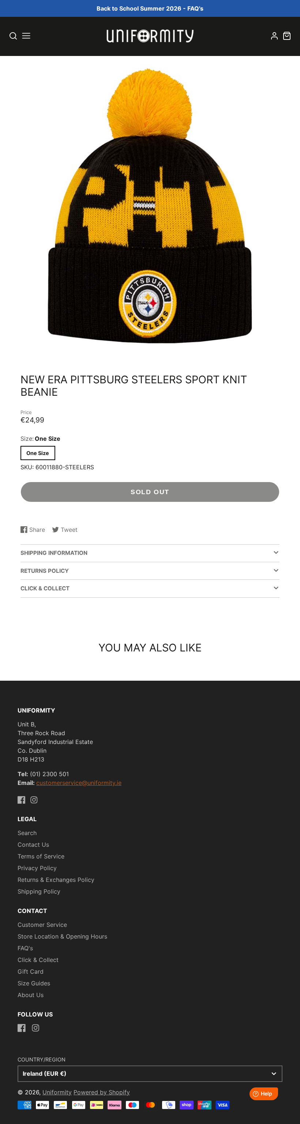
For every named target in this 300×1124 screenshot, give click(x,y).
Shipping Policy (39, 891)
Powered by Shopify (102, 1092)
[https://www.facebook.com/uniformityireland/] (22, 800)
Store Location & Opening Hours (62, 936)
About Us (31, 995)
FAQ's (25, 948)
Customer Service (42, 924)
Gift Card (31, 971)
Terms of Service (41, 856)
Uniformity (57, 1092)
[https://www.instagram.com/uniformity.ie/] (34, 800)
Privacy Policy (37, 868)
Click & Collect (38, 959)
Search (27, 833)
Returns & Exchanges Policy (56, 879)
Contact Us (33, 844)
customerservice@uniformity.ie (78, 782)
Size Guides (34, 983)
